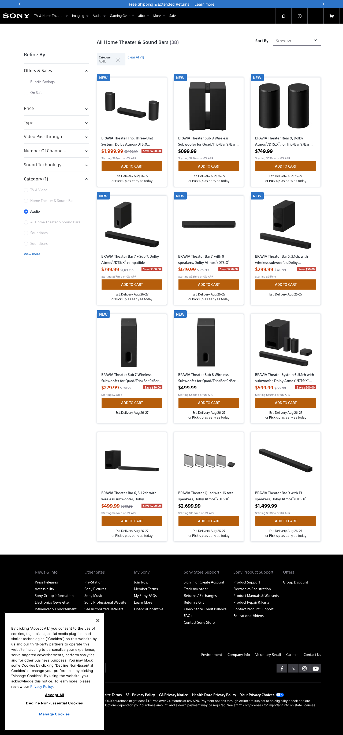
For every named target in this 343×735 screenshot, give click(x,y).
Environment (211, 654)
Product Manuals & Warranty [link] (256, 595)
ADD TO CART (132, 166)
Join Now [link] (141, 582)
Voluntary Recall (268, 654)
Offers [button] (288, 572)
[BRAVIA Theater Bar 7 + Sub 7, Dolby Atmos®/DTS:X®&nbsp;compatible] (131, 226)
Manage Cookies (54, 714)
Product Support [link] (246, 582)
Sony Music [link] (93, 595)
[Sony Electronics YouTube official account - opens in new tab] (315, 668)
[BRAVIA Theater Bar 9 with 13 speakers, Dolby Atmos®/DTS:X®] (285, 463)
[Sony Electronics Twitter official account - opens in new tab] (293, 668)
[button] (299, 16)
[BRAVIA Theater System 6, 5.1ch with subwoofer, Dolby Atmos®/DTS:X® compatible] (285, 344)
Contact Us (312, 654)
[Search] (283, 15)
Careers (292, 654)
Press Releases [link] (46, 582)
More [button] (157, 15)
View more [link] (32, 254)
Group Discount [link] (295, 582)
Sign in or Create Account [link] (204, 582)
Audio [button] (97, 15)
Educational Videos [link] (248, 615)
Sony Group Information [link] (54, 595)
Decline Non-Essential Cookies (54, 703)
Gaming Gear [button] (120, 15)
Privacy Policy (41, 686)
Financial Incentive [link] (148, 609)
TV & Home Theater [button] (49, 15)
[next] (323, 4)
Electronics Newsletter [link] (52, 602)
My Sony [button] (142, 572)
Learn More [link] (143, 602)
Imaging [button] (78, 15)
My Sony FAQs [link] (145, 595)
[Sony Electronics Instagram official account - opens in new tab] (304, 668)
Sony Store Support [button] (201, 572)
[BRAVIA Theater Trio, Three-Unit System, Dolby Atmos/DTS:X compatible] (131, 108)
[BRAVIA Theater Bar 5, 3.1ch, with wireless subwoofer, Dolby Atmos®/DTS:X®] (285, 226)
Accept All (54, 695)
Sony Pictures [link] (95, 588)
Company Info (239, 654)
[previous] (20, 4)
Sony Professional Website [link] (105, 602)
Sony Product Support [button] (253, 572)
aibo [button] (141, 15)
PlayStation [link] (93, 582)
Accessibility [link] (44, 588)
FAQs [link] (188, 615)
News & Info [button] (46, 572)
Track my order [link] (196, 588)
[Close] (98, 620)
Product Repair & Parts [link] (251, 602)
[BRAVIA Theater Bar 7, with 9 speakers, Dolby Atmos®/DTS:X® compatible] (208, 226)
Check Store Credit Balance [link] (205, 609)
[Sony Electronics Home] (16, 15)
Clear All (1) (136, 57)
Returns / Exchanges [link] (200, 595)
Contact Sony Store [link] (199, 622)
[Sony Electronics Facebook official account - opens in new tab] (282, 668)
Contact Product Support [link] (253, 609)
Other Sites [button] (94, 572)
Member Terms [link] (146, 588)
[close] (116, 59)
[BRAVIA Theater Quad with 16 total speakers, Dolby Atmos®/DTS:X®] (208, 463)
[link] (172, 16)
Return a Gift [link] (194, 602)
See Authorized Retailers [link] (103, 609)
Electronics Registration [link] (252, 588)
